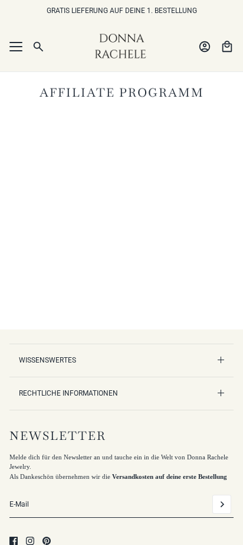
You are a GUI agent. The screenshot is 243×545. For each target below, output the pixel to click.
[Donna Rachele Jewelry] (121, 46)
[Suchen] (38, 46)
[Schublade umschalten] (15, 46)
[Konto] (204, 46)
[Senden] (221, 504)
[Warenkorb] (227, 46)
